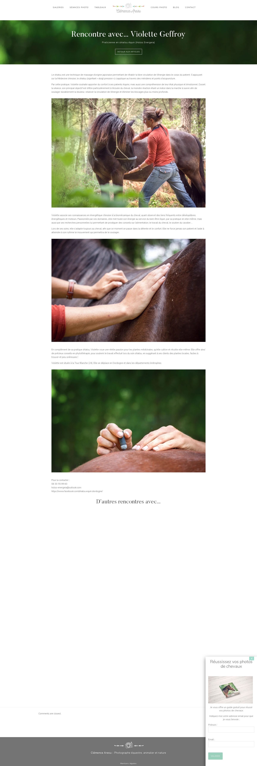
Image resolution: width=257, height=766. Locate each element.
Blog (176, 7)
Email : (211, 739)
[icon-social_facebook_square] (126, 758)
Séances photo (79, 7)
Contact (190, 7)
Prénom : (212, 725)
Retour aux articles (128, 52)
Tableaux (100, 7)
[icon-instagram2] (131, 758)
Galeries (58, 7)
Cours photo (159, 7)
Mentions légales (128, 763)
